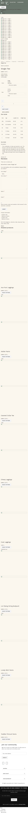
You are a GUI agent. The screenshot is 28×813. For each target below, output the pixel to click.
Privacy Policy (22, 804)
